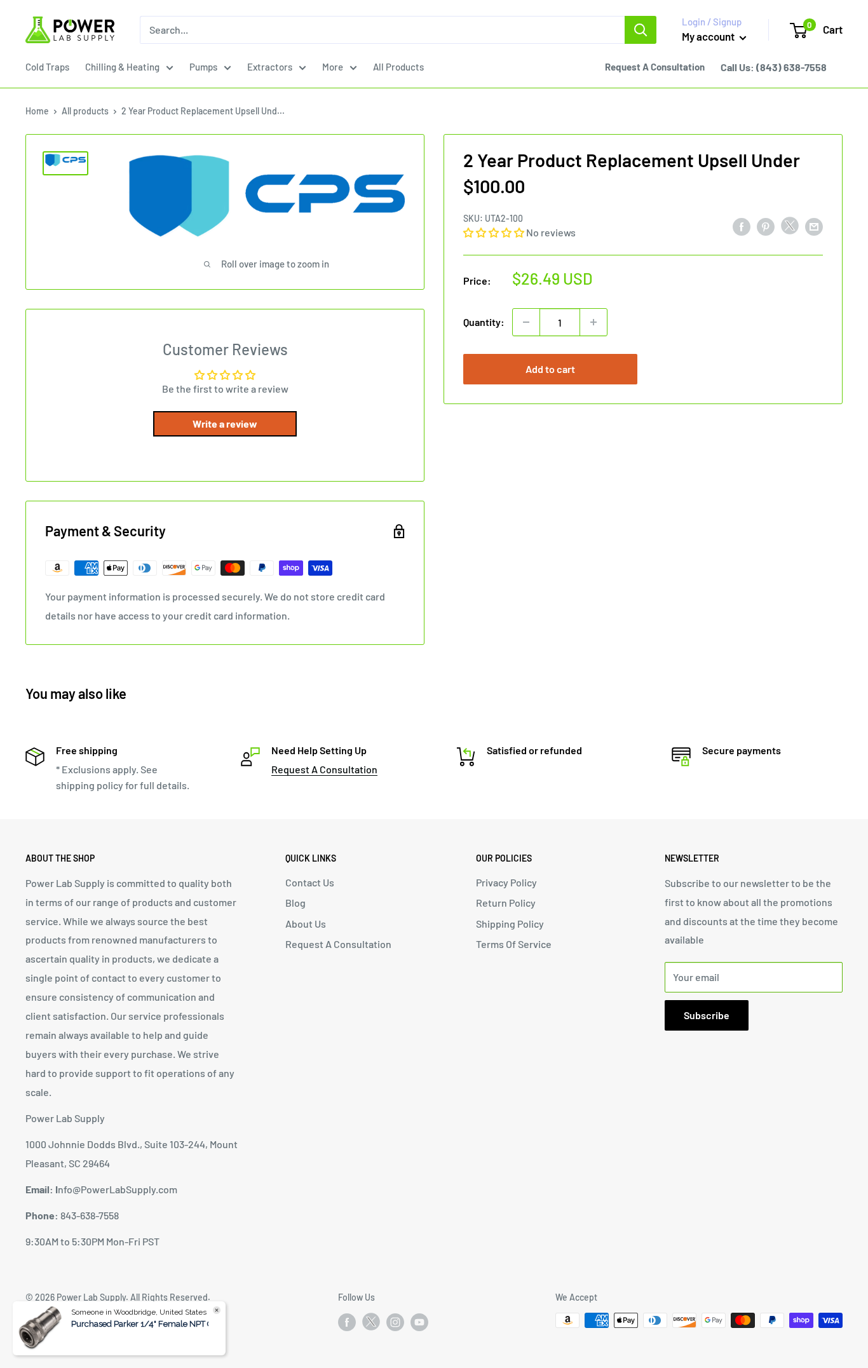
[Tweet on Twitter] (790, 228)
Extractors (269, 66)
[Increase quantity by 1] (593, 322)
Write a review (225, 423)
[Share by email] (814, 226)
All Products (398, 66)
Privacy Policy (506, 882)
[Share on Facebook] (741, 226)
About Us (305, 924)
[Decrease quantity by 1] (526, 322)
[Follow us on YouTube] (419, 1322)
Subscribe (706, 1015)
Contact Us (309, 882)
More (332, 66)
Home (37, 110)
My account (709, 36)
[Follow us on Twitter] (371, 1324)
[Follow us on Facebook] (347, 1322)
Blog (295, 903)
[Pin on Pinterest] (766, 226)
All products (85, 110)
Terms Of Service (514, 944)
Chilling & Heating (122, 66)
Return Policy (506, 903)
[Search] (640, 30)
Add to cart (550, 369)
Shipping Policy (510, 924)
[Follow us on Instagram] (395, 1322)
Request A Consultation (324, 769)
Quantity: (484, 322)
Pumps (203, 66)
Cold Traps (47, 66)
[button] (493, 232)
